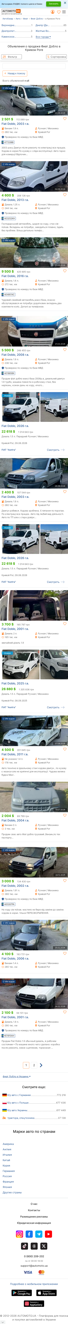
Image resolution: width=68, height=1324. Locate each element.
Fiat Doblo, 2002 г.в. (15, 885)
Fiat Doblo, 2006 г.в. (15, 958)
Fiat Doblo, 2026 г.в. (15, 426)
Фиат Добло (37, 18)
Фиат (25, 18)
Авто (18, 18)
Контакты (34, 1210)
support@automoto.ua (34, 1265)
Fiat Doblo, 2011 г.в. (15, 754)
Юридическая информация (34, 1223)
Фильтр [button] (12, 56)
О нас (34, 1203)
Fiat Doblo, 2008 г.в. (15, 354)
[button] (65, 12)
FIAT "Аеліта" (9, 449)
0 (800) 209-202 (34, 1256)
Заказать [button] (54, 3)
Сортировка (58, 56)
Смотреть (53, 449)
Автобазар (8, 18)
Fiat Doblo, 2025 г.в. (15, 683)
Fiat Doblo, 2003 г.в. (15, 123)
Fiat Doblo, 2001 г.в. (15, 629)
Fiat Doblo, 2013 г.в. (15, 200)
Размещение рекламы (34, 1216)
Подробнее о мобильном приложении (34, 1284)
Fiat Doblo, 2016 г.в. (15, 276)
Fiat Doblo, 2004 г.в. (15, 820)
